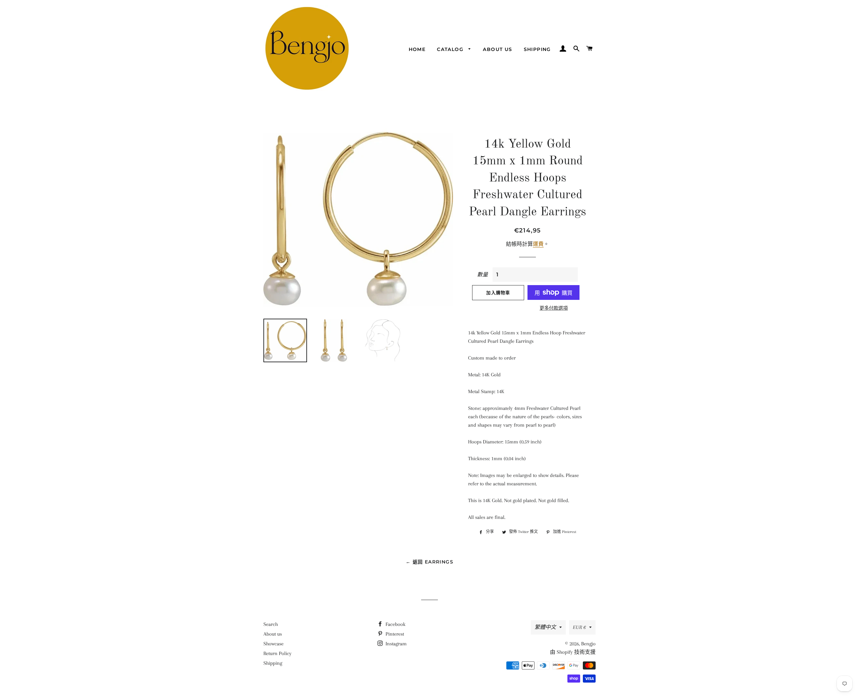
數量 (482, 275)
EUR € (579, 627)
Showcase (273, 644)
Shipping (537, 49)
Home (417, 49)
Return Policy (277, 653)
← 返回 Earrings (429, 562)
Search (270, 624)
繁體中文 (545, 627)
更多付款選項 (554, 308)
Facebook (394, 624)
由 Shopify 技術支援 (573, 652)
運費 (538, 244)
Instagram (395, 644)
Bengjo (588, 644)
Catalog (451, 49)
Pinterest (394, 634)
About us (497, 49)
